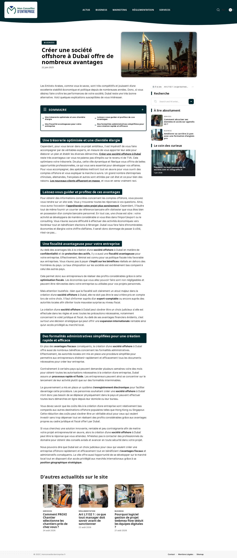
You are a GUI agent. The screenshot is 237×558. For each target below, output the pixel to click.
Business (49, 42)
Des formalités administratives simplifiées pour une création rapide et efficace (120, 125)
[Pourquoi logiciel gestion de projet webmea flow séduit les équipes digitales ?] (129, 496)
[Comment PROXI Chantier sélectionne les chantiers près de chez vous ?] (57, 496)
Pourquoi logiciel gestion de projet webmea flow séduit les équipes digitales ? (129, 520)
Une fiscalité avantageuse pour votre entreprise (63, 125)
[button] (192, 87)
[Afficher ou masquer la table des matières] (105, 109)
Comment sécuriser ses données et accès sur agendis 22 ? (179, 121)
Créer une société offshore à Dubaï (120, 153)
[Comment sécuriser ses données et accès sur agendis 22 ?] (157, 120)
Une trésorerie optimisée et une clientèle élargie (65, 118)
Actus (156, 164)
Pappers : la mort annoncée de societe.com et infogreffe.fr (169, 168)
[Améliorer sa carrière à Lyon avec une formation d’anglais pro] (157, 135)
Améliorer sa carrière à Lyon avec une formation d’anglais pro (179, 136)
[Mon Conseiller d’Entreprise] (20, 9)
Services (47, 511)
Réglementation (87, 511)
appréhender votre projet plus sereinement (93, 205)
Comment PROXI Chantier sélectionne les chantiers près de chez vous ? (55, 520)
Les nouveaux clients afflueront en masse (75, 180)
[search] (218, 10)
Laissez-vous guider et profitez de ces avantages (116, 118)
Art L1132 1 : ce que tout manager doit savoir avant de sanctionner (92, 519)
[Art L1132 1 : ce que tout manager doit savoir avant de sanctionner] (93, 496)
